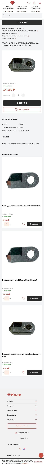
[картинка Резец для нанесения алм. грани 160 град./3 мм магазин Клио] (22, 180)
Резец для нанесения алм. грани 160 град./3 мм (21, 206)
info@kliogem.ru (24, 432)
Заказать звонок (22, 426)
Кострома (35, 6)
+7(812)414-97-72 (22, 8)
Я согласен (38, 461)
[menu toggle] (3, 2)
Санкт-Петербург (22, 6)
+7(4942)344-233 (36, 8)
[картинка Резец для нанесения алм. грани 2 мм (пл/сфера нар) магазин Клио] (22, 328)
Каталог (23, 22)
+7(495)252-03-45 (8, 8)
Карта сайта (24, 438)
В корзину (22, 103)
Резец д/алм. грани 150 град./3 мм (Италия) (19, 280)
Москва (8, 6)
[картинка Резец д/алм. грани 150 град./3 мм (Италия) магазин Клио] (22, 254)
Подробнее (25, 463)
